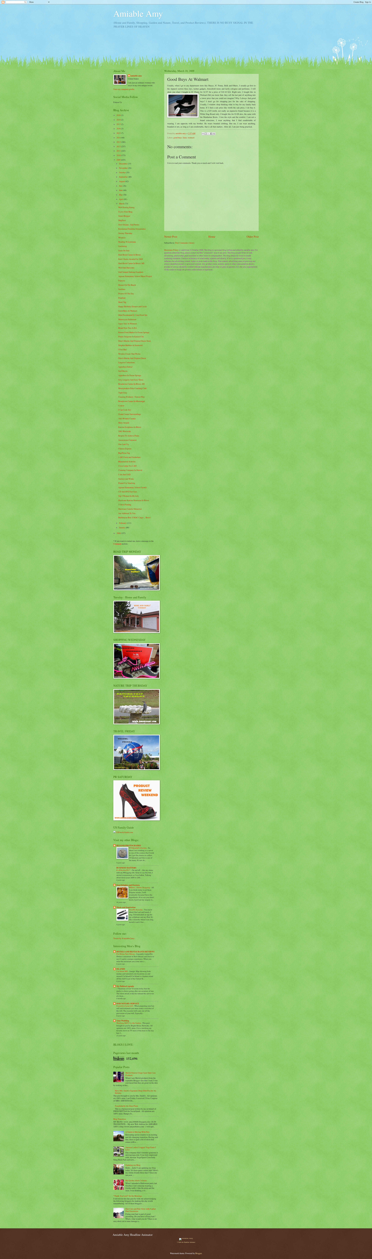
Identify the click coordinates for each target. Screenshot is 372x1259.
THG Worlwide (124, 431)
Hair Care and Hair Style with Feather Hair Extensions (140, 1210)
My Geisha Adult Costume (136, 1180)
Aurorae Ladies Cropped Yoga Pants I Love (140, 1148)
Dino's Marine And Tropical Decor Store (134, 340)
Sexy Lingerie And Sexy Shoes (130, 379)
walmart (191, 137)
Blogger (198, 1253)
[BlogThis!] (205, 133)
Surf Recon (122, 371)
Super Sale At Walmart (127, 323)
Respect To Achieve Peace (128, 435)
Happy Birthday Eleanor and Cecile (132, 306)
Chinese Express (124, 448)
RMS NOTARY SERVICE (127, 1003)
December (123, 163)
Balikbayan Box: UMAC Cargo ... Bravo (134, 517)
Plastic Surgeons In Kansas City (131, 336)
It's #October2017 (123, 870)
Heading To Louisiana (127, 241)
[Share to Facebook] (211, 133)
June (121, 190)
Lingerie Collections (126, 362)
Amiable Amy (138, 13)
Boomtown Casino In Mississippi (131, 401)
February (123, 523)
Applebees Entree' (125, 366)
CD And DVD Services (127, 491)
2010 (119, 155)
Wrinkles (122, 237)
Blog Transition (119, 1119)
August (122, 181)
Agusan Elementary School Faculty (132, 487)
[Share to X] (208, 133)
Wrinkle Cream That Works (129, 353)
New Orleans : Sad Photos (128, 224)
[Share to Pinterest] (214, 133)
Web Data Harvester (126, 267)
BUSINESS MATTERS (126, 867)
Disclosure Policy (171, 250)
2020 (119, 115)
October (122, 172)
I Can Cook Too (124, 409)
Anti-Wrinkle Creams (127, 418)
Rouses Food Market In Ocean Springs (133, 332)
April (121, 199)
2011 (119, 150)
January (122, 527)
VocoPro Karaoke (136, 909)
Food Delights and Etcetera (128, 885)
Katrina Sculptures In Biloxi (129, 427)
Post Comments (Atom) (184, 242)
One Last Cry (123, 444)
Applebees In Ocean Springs (129, 375)
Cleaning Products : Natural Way (131, 396)
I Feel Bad (122, 349)
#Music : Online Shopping (139, 887)
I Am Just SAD (124, 474)
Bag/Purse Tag (124, 453)
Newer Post (170, 236)
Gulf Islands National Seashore (130, 272)
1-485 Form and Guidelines (129, 457)
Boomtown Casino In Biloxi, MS (131, 384)
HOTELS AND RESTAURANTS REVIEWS (135, 951)
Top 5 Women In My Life (128, 496)
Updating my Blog (132, 1165)
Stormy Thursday (125, 233)
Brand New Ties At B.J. (127, 328)
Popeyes (121, 280)
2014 (119, 137)
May (121, 194)
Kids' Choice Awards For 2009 (130, 259)
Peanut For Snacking (126, 483)
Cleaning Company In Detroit (130, 470)
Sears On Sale (123, 250)
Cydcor (121, 405)
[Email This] (203, 133)
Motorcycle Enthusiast (127, 319)
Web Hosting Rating (126, 207)
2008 (119, 533)
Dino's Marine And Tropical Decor (132, 358)
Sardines (121, 289)
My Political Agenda (125, 986)
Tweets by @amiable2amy (124, 938)
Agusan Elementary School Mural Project (135, 276)
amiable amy (136, 75)
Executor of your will (124, 1006)
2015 (119, 133)
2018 (119, 119)
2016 (119, 128)
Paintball (122, 297)
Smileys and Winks (126, 478)
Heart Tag (122, 302)
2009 (119, 159)
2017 (119, 124)
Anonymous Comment (127, 440)
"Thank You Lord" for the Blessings (127, 1195)
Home (211, 236)
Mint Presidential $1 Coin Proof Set (132, 315)
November (123, 168)
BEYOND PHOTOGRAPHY (128, 845)
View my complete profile (123, 89)
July (121, 185)
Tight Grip (122, 392)
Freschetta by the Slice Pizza (126, 1106)
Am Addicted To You (126, 513)
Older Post (253, 236)
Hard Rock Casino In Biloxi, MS (131, 263)
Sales (185, 137)
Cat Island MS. (122, 971)
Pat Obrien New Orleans (125, 954)
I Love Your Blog (125, 211)
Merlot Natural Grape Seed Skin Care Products (140, 1074)
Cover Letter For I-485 (127, 465)
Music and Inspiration (126, 907)
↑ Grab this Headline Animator (186, 1242)
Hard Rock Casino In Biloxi (129, 254)
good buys (178, 137)
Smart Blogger (124, 216)
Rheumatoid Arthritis (127, 461)
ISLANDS (120, 968)
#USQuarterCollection (138, 848)
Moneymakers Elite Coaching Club (132, 388)
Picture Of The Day (126, 293)
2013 (119, 142)
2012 (119, 146)
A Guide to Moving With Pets (137, 1132)
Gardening (122, 246)
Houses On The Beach (127, 285)
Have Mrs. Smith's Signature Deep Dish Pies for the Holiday (135, 1091)
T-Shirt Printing (124, 504)
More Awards (123, 422)
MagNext (122, 220)
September (123, 176)
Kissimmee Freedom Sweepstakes (132, 228)
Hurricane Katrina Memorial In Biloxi (133, 500)
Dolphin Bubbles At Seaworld (130, 345)
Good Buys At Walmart (127, 310)
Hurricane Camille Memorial (130, 508)
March (122, 203)
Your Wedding (122, 1020)
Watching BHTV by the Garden (128, 1023)
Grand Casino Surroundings (129, 414)
